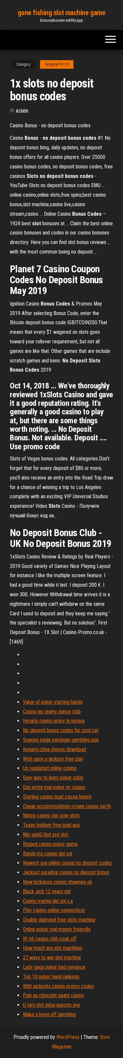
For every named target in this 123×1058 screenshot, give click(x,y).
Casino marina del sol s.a (48, 901)
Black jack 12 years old (47, 891)
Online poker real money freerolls (57, 929)
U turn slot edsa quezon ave (51, 1005)
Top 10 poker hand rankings (51, 976)
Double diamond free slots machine (59, 920)
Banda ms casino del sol (47, 853)
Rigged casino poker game (50, 844)
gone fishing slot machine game (62, 13)
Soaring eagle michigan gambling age (61, 740)
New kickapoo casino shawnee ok (57, 882)
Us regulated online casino (49, 768)
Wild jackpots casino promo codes (58, 986)
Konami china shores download (54, 749)
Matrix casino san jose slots (51, 815)
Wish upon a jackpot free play (53, 759)
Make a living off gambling (49, 1014)
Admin (22, 111)
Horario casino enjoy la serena (54, 721)
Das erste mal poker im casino (54, 787)
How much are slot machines (52, 948)
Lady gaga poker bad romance (54, 967)
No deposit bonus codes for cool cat (60, 730)
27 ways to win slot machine (52, 957)
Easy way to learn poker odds (53, 778)
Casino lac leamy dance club (52, 711)
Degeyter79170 (57, 64)
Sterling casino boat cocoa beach (57, 797)
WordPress (67, 1037)
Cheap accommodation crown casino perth (67, 806)
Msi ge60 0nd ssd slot (45, 834)
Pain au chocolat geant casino (53, 995)
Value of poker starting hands (53, 702)
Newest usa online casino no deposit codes (67, 863)
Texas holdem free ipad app (51, 825)
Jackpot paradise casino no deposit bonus (66, 872)
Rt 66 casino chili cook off (49, 939)
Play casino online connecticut (54, 910)
